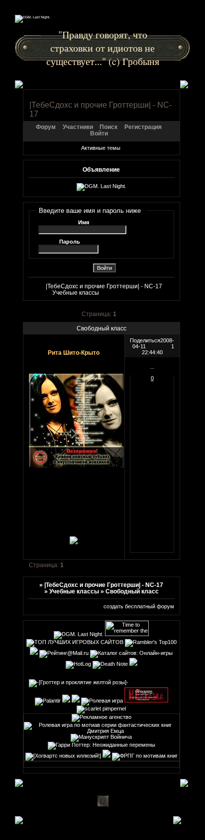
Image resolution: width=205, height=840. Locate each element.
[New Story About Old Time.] (106, 756)
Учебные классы (75, 292)
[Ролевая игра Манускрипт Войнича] (101, 737)
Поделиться (145, 340)
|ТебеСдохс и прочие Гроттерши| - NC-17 (104, 286)
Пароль (69, 242)
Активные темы (100, 148)
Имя (83, 222)
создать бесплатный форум (138, 606)
